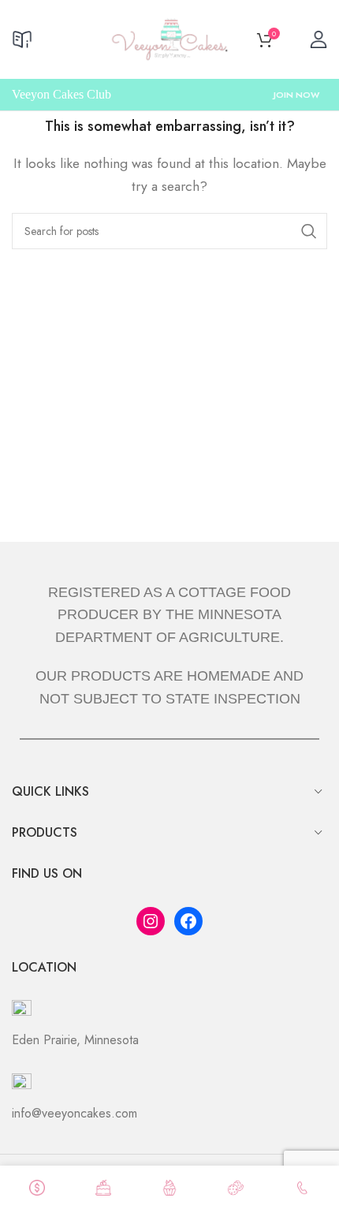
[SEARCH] (309, 231)
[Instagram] (150, 921)
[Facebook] (188, 921)
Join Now (296, 94)
